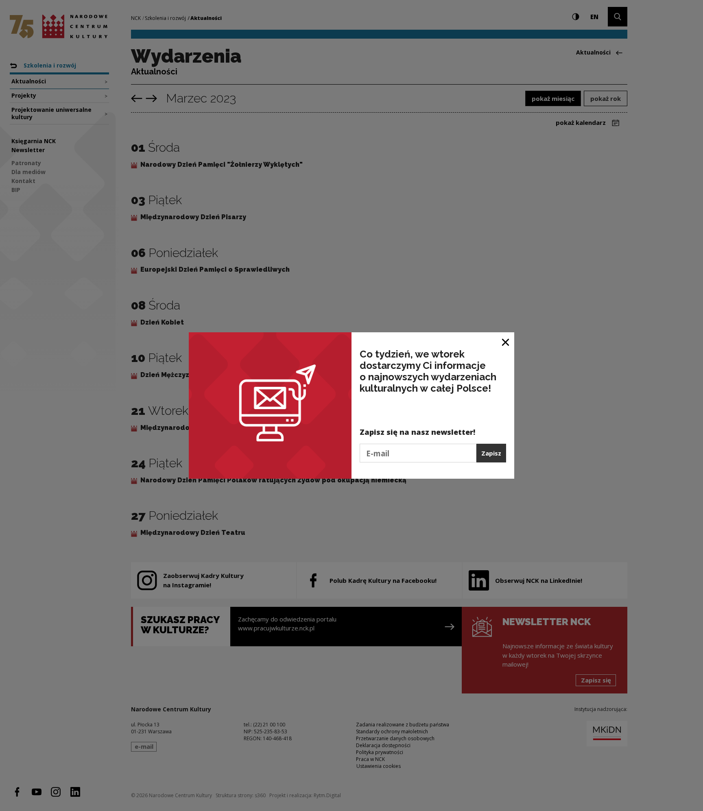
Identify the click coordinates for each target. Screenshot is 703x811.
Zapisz (491, 453)
